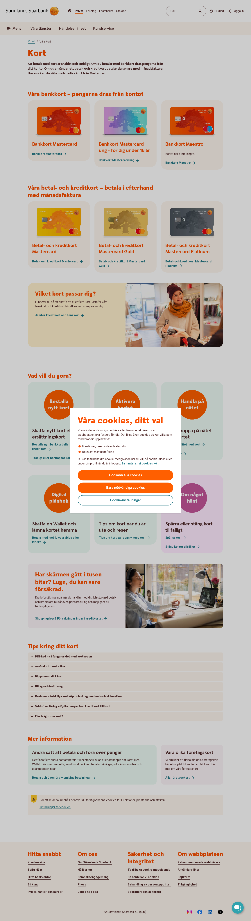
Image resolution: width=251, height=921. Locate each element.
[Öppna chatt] (238, 908)
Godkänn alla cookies (125, 475)
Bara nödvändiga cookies (125, 487)
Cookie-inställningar (125, 500)
